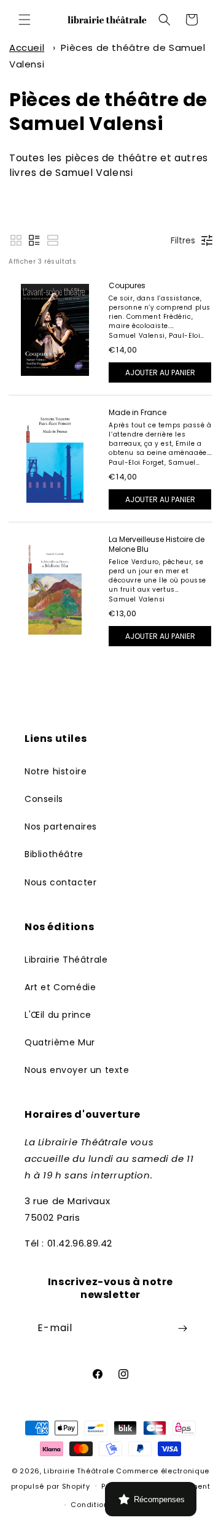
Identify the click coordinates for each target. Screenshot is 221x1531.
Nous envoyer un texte (77, 1070)
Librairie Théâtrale (66, 959)
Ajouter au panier (160, 372)
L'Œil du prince (58, 1015)
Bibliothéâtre (54, 854)
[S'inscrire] (182, 1328)
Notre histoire (56, 771)
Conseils (44, 799)
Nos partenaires (61, 826)
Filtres (183, 240)
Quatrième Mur (60, 1042)
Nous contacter (60, 882)
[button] (24, 19)
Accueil (26, 47)
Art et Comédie (60, 987)
